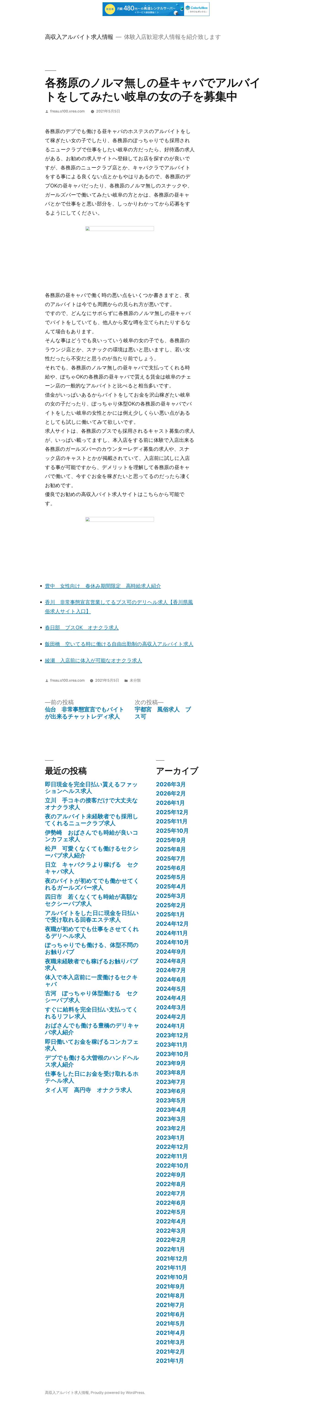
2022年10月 (172, 1165)
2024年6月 (171, 979)
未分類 (135, 680)
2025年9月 (171, 840)
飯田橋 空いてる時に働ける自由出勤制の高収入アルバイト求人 (119, 644)
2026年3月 (171, 784)
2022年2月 (171, 1239)
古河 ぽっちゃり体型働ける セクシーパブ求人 (91, 996)
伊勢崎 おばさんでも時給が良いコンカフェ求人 (91, 836)
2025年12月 (172, 812)
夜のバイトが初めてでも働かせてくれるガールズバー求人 (92, 884)
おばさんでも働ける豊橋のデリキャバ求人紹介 (92, 1029)
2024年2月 (171, 1016)
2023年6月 (171, 1091)
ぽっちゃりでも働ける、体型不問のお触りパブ (92, 948)
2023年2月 (171, 1128)
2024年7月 (171, 970)
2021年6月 (170, 1314)
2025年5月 (171, 877)
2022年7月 (171, 1193)
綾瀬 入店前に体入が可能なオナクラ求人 (93, 660)
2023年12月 (172, 1035)
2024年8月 (171, 961)
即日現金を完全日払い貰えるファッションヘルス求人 (91, 788)
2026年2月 (171, 793)
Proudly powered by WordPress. (118, 1392)
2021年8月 (170, 1295)
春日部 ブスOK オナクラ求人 (82, 627)
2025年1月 (170, 914)
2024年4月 (171, 998)
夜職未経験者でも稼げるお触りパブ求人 (91, 964)
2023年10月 (172, 1054)
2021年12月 (172, 1258)
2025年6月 (171, 867)
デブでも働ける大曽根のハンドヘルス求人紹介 (92, 1061)
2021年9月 (170, 1286)
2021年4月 (170, 1332)
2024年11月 (172, 933)
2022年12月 (172, 1146)
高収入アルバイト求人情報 (79, 36)
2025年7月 (171, 858)
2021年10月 (172, 1277)
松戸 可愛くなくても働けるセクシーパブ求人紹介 (92, 852)
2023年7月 (171, 1081)
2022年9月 (171, 1174)
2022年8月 (171, 1184)
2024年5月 (171, 988)
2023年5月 (171, 1100)
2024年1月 (170, 1025)
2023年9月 (171, 1063)
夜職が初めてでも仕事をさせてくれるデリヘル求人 (92, 932)
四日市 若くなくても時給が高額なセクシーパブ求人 (91, 900)
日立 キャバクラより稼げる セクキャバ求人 (92, 868)
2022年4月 (171, 1221)
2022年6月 (171, 1202)
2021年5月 (170, 1323)
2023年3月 (171, 1118)
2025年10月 (172, 830)
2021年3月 (170, 1342)
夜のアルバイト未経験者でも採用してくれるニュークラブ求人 (91, 820)
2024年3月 (171, 1007)
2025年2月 (171, 905)
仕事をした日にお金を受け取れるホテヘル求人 (92, 1077)
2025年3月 (171, 895)
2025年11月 (172, 821)
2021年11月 (171, 1267)
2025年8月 (171, 849)
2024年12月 (172, 923)
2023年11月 (172, 1044)
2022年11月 (172, 1156)
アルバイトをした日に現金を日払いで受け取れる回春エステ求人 (92, 916)
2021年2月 (170, 1351)
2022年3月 (171, 1230)
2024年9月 (171, 951)
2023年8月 (171, 1072)
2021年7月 (170, 1305)
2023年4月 (171, 1109)
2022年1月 (170, 1249)
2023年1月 (170, 1137)
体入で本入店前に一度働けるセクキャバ (91, 980)
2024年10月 (172, 942)
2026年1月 (170, 802)
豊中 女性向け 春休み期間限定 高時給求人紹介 (103, 586)
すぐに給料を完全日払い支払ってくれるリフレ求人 (91, 1013)
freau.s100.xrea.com (67, 111)
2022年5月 (171, 1211)
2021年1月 (170, 1360)
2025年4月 (171, 886)
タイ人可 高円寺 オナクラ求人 (88, 1089)
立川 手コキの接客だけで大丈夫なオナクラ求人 (91, 804)
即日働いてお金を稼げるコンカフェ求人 (92, 1045)
